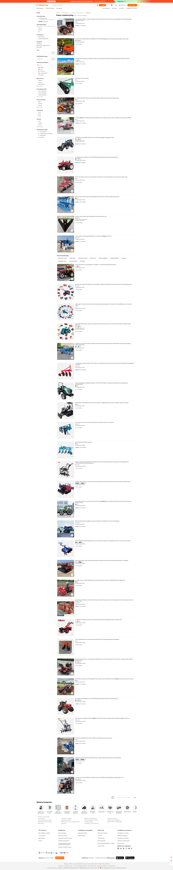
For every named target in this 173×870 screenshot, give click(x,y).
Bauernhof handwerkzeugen (45, 821)
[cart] (116, 5)
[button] (97, 5)
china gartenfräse (88, 821)
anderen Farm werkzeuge (113, 820)
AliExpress (66, 863)
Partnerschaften (120, 843)
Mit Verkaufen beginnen (122, 835)
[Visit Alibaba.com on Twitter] (123, 848)
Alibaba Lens (41, 857)
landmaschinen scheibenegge (114, 821)
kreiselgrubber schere (62, 261)
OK (53, 52)
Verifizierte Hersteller (82, 833)
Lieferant (83, 25)
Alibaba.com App (111, 857)
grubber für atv (93, 258)
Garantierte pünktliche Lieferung (65, 838)
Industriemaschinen (65, 12)
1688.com (71, 863)
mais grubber (41, 818)
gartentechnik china (66, 820)
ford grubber (82, 261)
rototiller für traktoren (66, 818)
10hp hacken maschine (62, 258)
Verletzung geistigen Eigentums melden (106, 843)
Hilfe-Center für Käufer (102, 833)
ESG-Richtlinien (42, 838)
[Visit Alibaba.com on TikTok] (132, 848)
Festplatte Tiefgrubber (103, 258)
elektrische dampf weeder (90, 818)
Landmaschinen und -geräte (78, 12)
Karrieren (40, 840)
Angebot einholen (81, 835)
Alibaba (57, 12)
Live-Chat (100, 835)
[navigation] (46, 405)
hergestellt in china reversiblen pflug (70, 821)
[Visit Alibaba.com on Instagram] (126, 848)
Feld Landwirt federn (73, 261)
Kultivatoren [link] (88, 12)
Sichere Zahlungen (62, 833)
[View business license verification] (98, 868)
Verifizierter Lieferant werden (123, 840)
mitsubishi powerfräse (114, 258)
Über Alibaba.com (42, 830)
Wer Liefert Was (106, 863)
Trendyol (100, 863)
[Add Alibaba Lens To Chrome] (59, 857)
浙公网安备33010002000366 (108, 868)
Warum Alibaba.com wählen (44, 833)
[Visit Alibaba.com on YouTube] (129, 848)
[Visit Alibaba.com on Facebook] (118, 848)
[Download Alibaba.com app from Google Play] (129, 857)
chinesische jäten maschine (91, 820)
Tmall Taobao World (79, 863)
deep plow (63, 823)
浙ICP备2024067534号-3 (121, 868)
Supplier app (85, 857)
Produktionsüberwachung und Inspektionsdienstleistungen (64, 844)
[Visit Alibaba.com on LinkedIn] (121, 848)
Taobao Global (91, 863)
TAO (96, 863)
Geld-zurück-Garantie (62, 835)
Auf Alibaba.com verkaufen (123, 833)
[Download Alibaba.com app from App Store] (120, 857)
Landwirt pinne (72, 258)
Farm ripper (124, 258)
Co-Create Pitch (42, 835)
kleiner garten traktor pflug (44, 820)
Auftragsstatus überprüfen (123, 838)
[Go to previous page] (109, 797)
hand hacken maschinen (82, 258)
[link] (171, 857)
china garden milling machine (91, 823)
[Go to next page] (132, 797)
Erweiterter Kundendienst (63, 840)
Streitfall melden (101, 838)
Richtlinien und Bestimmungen (64, 847)
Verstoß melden (101, 845)
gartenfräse (41, 823)
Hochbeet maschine (112, 818)
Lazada (85, 863)
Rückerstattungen (101, 840)
